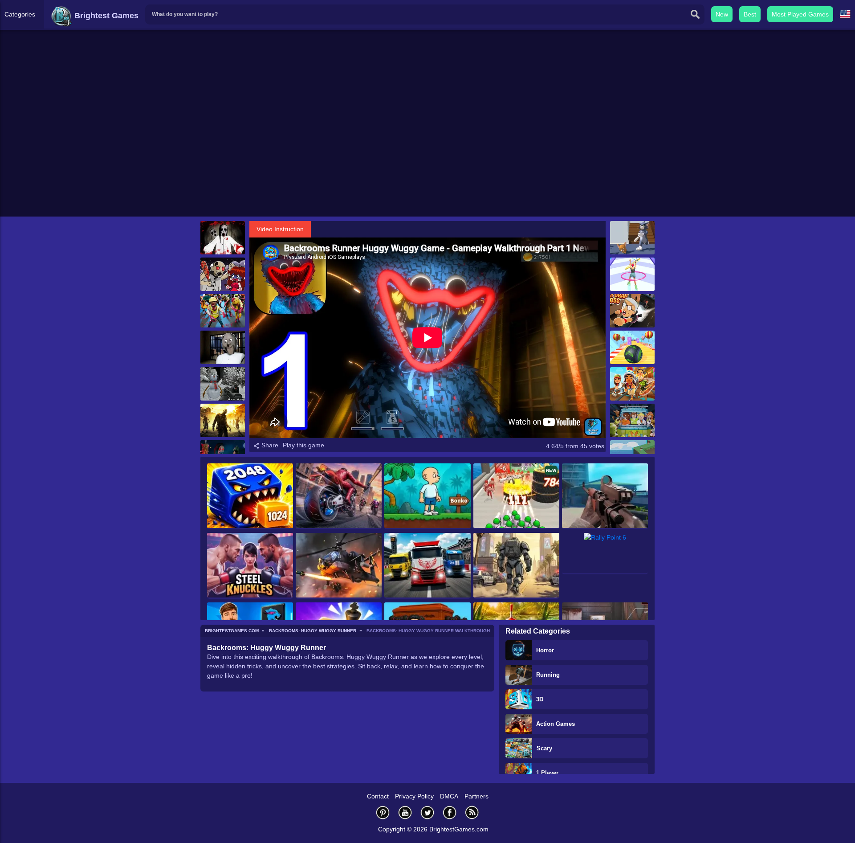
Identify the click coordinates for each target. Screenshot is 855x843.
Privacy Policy (414, 796)
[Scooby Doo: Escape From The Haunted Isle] (632, 420)
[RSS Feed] (472, 812)
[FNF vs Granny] (222, 274)
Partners (476, 796)
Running (548, 674)
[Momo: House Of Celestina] (222, 237)
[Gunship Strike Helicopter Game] (339, 566)
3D (539, 699)
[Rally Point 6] (605, 553)
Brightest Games (105, 15)
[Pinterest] (383, 812)
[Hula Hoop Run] (632, 274)
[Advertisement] (427, 147)
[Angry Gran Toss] (632, 310)
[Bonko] (427, 496)
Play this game (303, 445)
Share (269, 445)
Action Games (555, 723)
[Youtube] (405, 812)
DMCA (449, 796)
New (722, 14)
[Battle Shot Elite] (605, 496)
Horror (545, 650)
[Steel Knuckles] (250, 566)
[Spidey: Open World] (516, 566)
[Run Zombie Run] (222, 420)
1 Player (547, 772)
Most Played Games (800, 14)
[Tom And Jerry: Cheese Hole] (632, 237)
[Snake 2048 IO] (250, 496)
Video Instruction (280, 229)
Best (750, 14)
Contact (378, 796)
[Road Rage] (339, 496)
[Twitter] (427, 812)
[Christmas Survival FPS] (222, 384)
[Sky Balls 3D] (632, 347)
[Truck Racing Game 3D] (427, 566)
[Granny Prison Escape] (222, 347)
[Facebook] (450, 812)
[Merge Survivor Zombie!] (222, 310)
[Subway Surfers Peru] (632, 384)
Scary (544, 748)
